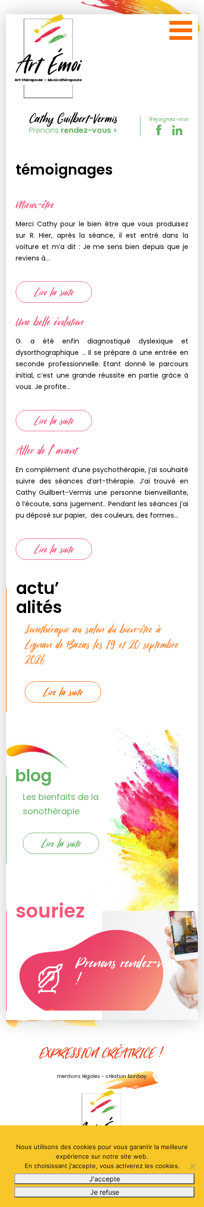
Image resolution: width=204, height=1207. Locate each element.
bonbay (137, 1076)
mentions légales (78, 1076)
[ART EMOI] (48, 57)
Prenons (73, 130)
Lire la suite (54, 291)
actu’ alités (39, 597)
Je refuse (104, 1192)
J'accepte (104, 1179)
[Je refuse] (192, 1166)
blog (33, 775)
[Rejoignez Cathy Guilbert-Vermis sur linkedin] (177, 133)
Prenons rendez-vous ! (125, 971)
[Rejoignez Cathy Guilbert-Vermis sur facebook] (159, 133)
